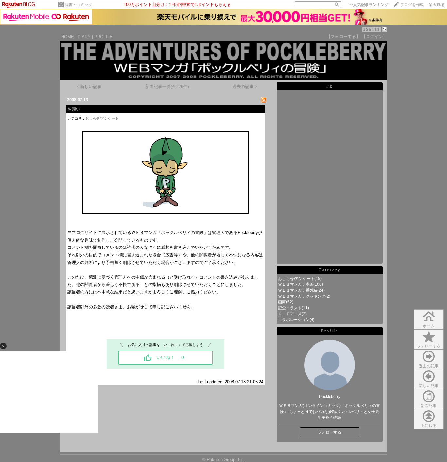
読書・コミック (78, 4)
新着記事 (429, 405)
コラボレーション (294, 319)
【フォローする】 (343, 36)
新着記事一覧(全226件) (167, 86)
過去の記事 (428, 366)
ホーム (429, 326)
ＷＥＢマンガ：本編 (295, 284)
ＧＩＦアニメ (290, 314)
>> (368, 4)
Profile (329, 331)
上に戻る (429, 425)
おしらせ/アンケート (102, 118)
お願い (73, 109)
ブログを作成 (412, 4)
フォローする (428, 346)
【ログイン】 (374, 36)
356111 (371, 29)
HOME (67, 36)
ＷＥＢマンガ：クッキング (301, 296)
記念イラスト (290, 308)
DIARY (84, 36)
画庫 (282, 302)
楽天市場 (436, 4)
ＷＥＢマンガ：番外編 (297, 290)
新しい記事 (428, 386)
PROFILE (103, 36)
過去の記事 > (244, 86)
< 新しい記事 (89, 86)
